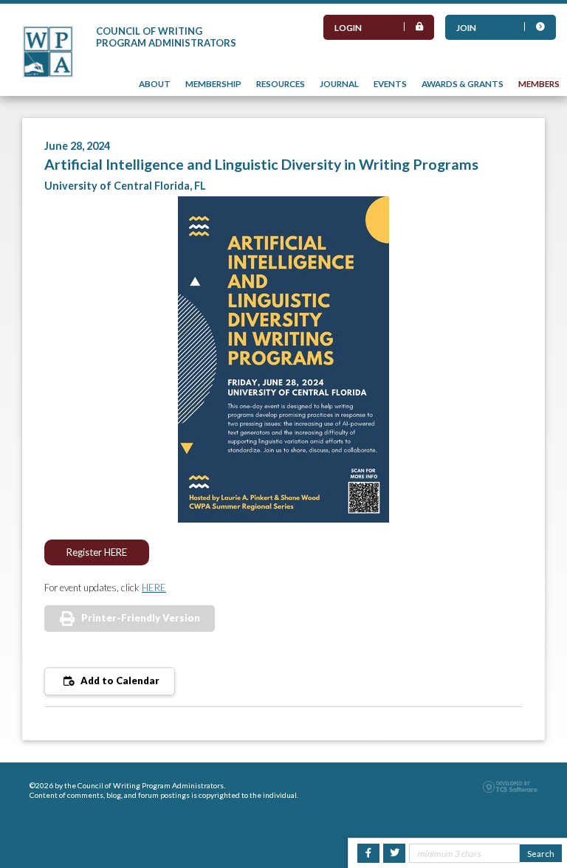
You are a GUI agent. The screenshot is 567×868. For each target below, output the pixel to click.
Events (390, 83)
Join (466, 27)
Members (539, 83)
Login (348, 27)
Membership (213, 83)
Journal (339, 83)
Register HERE (96, 552)
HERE (154, 587)
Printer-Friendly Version (140, 618)
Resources (280, 83)
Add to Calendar (118, 680)
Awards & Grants (463, 83)
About (155, 83)
